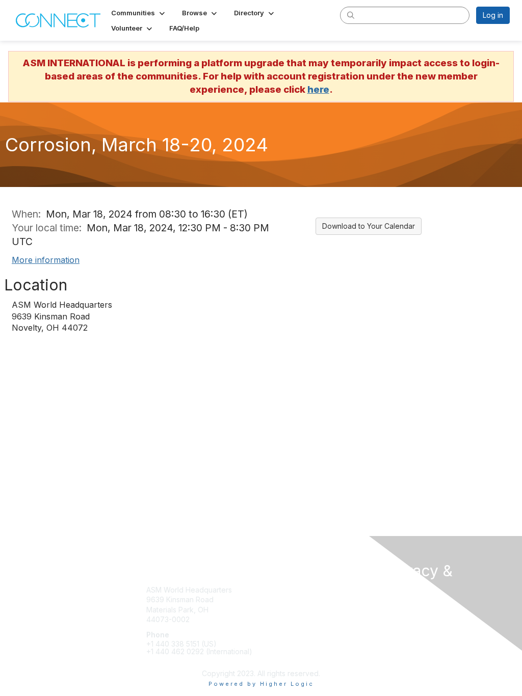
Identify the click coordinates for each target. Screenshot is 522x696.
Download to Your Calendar (368, 226)
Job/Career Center (297, 619)
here (318, 89)
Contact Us (402, 608)
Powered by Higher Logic (261, 683)
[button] (138, 12)
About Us (399, 617)
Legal (393, 628)
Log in (493, 15)
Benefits (279, 599)
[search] (350, 15)
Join (272, 589)
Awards (277, 609)
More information (46, 260)
